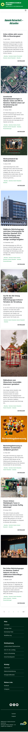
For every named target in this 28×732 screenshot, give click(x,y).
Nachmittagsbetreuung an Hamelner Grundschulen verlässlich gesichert (12, 448)
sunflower (11, 724)
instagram (6, 689)
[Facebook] (11, 704)
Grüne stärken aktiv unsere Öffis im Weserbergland (13, 35)
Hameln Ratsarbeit (12, 320)
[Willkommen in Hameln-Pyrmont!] (3, 4)
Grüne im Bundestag (9, 653)
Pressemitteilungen (7, 128)
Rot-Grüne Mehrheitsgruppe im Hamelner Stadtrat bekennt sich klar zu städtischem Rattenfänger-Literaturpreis (13, 572)
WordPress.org (8, 635)
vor (23, 611)
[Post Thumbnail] (14, 79)
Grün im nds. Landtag (9, 650)
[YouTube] (17, 704)
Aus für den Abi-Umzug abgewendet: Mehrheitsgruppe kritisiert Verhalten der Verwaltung (13, 299)
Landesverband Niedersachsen (12, 646)
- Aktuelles (5, 56)
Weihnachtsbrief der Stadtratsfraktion (10, 160)
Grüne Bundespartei (9, 657)
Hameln (15, 125)
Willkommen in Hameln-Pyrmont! (14, 3)
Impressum (7, 667)
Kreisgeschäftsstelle (9, 675)
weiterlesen (21, 61)
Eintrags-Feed (7, 628)
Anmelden (6, 625)
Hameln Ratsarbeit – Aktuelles (14, 58)
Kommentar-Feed (8, 632)
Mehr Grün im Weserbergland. (14, 6)
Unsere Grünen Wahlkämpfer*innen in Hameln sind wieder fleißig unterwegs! (13, 504)
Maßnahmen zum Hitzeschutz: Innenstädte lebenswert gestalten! (12, 382)
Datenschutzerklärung (10, 671)
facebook (6, 685)
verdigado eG (9, 726)
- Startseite (10, 56)
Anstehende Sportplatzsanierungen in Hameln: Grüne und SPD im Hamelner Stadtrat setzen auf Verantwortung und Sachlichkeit (13, 102)
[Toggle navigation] (25, 10)
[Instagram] (14, 704)
